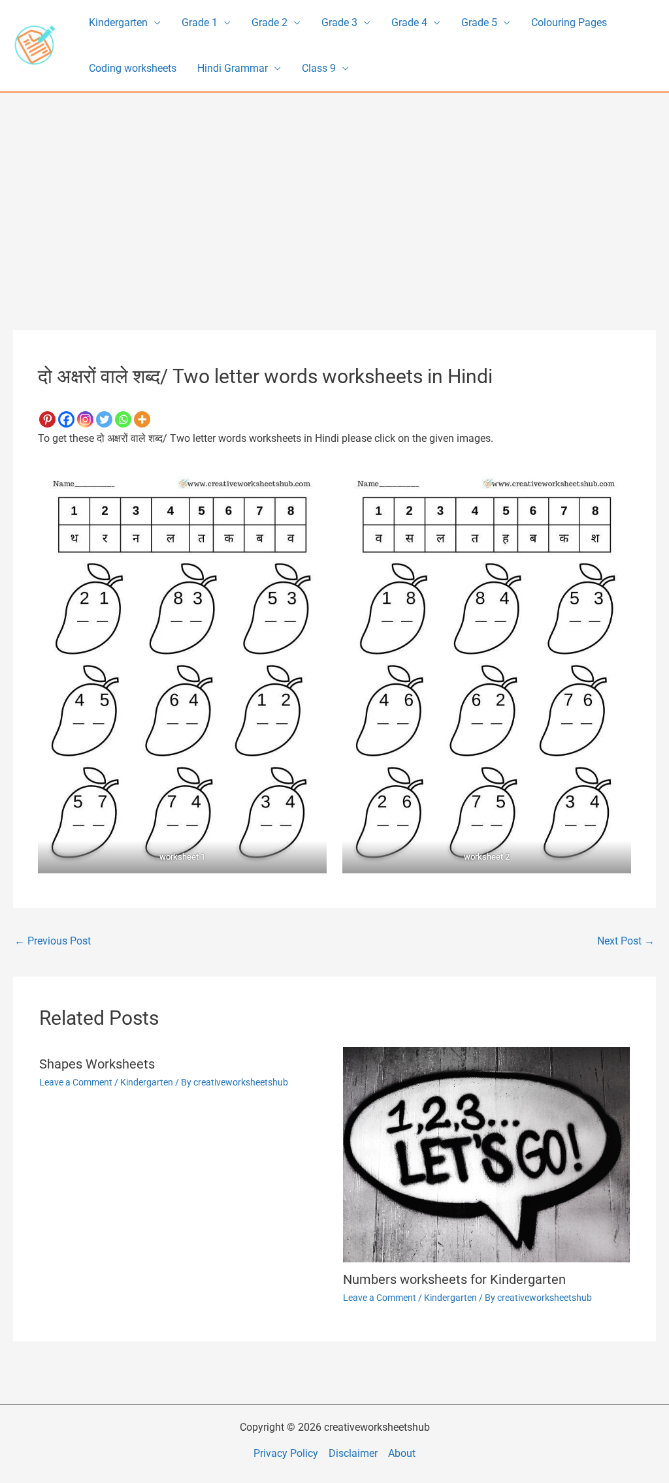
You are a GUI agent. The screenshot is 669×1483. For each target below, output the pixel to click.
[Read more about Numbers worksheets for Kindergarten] (486, 1153)
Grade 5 (479, 22)
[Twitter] (104, 419)
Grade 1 (200, 22)
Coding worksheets (132, 68)
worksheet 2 (487, 857)
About (402, 1453)
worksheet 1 (182, 857)
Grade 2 (269, 22)
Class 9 (319, 68)
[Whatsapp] (123, 419)
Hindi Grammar (232, 68)
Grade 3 (339, 22)
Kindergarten (118, 22)
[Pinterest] (47, 419)
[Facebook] (66, 419)
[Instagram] (85, 419)
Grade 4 (409, 22)
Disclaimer (353, 1453)
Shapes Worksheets (97, 1064)
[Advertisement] (334, 190)
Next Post (626, 941)
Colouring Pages (569, 22)
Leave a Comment (75, 1082)
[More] (142, 419)
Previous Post (52, 941)
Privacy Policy (285, 1453)
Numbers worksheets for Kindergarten (454, 1279)
